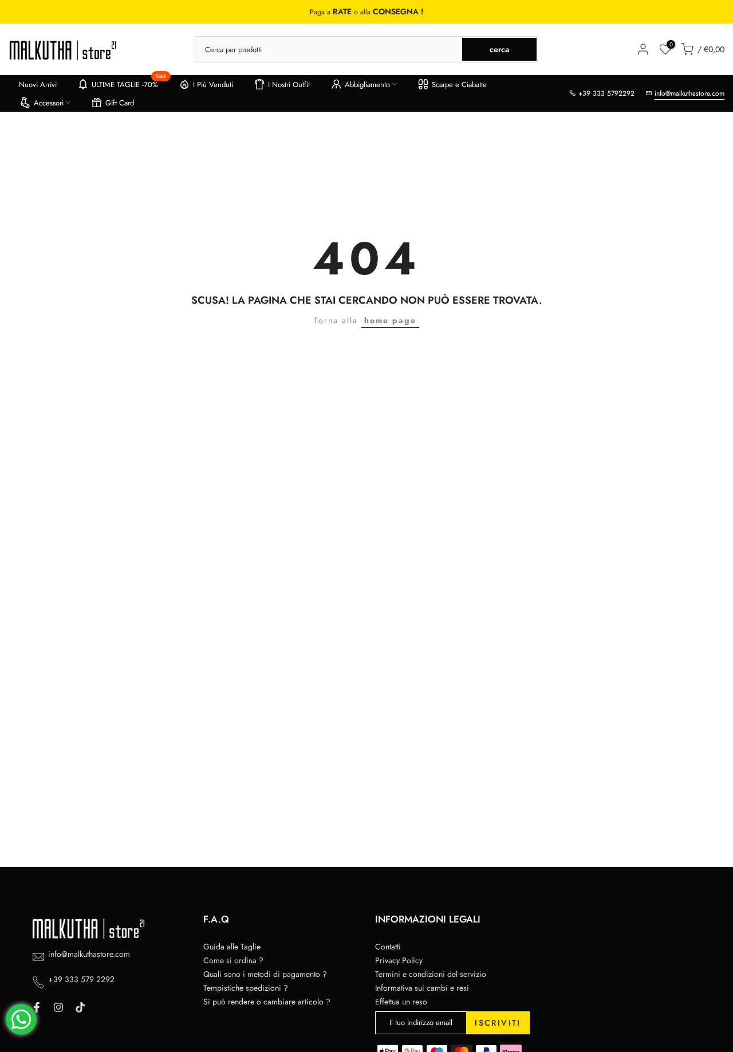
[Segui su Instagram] (58, 1007)
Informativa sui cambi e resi (422, 988)
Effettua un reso (401, 1001)
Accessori (49, 102)
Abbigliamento (367, 84)
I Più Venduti (213, 84)
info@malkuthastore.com (689, 93)
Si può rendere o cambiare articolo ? (266, 1001)
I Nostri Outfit (289, 84)
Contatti (388, 946)
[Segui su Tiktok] (80, 1007)
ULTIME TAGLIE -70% (129, 82)
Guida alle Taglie (232, 946)
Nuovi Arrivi (38, 84)
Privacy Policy (399, 960)
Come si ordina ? (233, 960)
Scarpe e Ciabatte (459, 84)
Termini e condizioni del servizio (430, 974)
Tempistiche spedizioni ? (245, 988)
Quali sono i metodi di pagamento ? (265, 974)
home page (390, 320)
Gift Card (119, 102)
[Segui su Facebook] (36, 1007)
